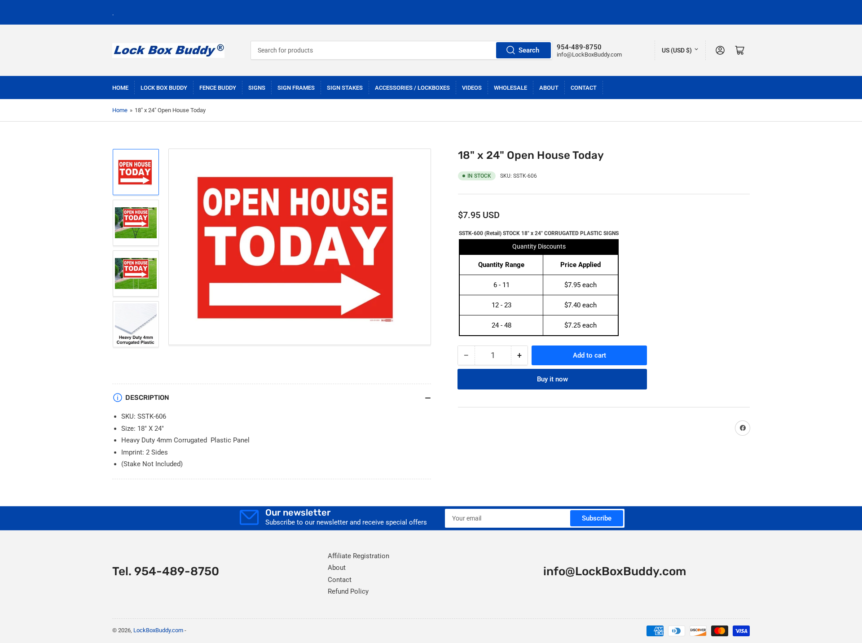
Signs (256, 87)
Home (120, 87)
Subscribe (596, 518)
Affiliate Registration (358, 556)
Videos (472, 87)
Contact (584, 87)
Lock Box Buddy (164, 87)
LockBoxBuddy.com (158, 630)
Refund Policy (348, 591)
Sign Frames (296, 87)
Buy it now (552, 379)
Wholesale (510, 87)
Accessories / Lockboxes (412, 87)
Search (529, 50)
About (549, 87)
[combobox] (402, 50)
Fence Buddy (217, 87)
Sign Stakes (345, 87)
